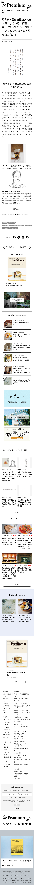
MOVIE (5, 747)
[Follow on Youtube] (15, 824)
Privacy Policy (20, 882)
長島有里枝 (6, 228)
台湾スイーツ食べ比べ (20, 739)
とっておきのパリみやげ (21, 731)
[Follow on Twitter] (7, 824)
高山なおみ (14, 228)
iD (4, 739)
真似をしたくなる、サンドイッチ (22, 707)
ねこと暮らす (18, 769)
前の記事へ (10, 247)
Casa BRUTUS (15, 878)
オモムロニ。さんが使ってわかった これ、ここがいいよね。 (22, 713)
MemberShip (8, 708)
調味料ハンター (18, 724)
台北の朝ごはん (18, 736)
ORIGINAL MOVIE (6, 765)
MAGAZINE (7, 757)
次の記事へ (24, 247)
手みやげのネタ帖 (19, 741)
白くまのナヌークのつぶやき (22, 761)
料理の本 (28, 225)
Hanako (5, 880)
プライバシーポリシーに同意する (17, 797)
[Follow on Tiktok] (19, 824)
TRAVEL (6, 727)
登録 (17, 805)
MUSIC (5, 744)
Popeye (14, 880)
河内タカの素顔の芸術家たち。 (22, 765)
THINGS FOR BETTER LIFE (21, 695)
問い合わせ (6, 700)
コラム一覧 (17, 778)
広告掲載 (6, 706)
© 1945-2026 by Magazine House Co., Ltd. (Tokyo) (16, 875)
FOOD (5, 724)
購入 (16, 682)
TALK (5, 754)
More (17, 512)
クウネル (9, 880)
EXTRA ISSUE (5, 761)
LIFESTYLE (7, 720)
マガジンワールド (7, 882)
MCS (30, 880)
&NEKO (5, 737)
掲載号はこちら (17, 209)
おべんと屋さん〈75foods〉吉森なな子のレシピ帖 (22, 755)
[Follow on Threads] (11, 824)
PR (4, 769)
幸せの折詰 (17, 722)
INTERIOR (6, 729)
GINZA (29, 878)
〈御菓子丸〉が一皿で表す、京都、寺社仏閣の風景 (22, 718)
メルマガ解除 (17, 808)
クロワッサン (23, 878)
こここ (26, 880)
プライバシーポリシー (19, 800)
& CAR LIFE (18, 771)
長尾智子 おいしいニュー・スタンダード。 (22, 745)
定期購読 (6, 703)
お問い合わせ (28, 882)
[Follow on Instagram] (4, 824)
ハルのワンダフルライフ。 (22, 703)
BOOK (5, 222)
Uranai (6, 752)
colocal (22, 880)
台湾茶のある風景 (19, 734)
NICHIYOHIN (7, 742)
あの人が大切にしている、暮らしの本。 (15, 11)
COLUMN (12, 222)
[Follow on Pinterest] (26, 824)
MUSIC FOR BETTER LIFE (21, 775)
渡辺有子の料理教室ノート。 (21, 749)
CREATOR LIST (6, 712)
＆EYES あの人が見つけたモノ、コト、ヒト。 (22, 700)
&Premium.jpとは (8, 695)
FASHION (6, 722)
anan (4, 878)
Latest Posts (17, 519)
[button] (6, 628)
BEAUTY (6, 732)
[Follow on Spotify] (23, 824)
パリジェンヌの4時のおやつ (21, 728)
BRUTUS (9, 878)
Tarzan (18, 880)
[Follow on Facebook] (30, 824)
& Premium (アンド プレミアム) (17, 6)
